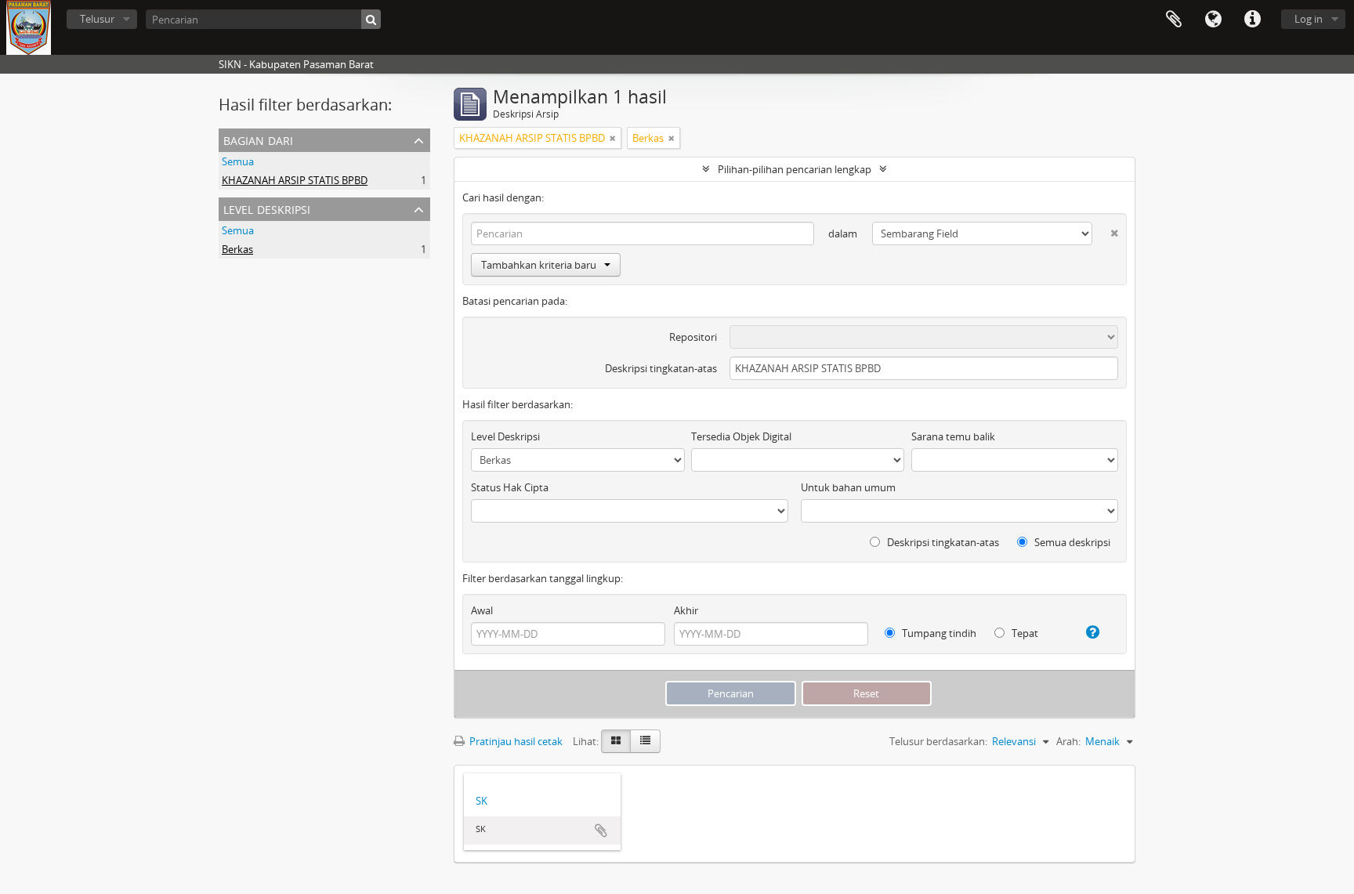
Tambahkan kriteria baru (538, 265)
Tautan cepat (1252, 19)
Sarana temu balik (953, 436)
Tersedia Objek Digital (741, 436)
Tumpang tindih (938, 633)
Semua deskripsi (1071, 542)
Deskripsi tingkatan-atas (661, 368)
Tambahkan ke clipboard (601, 830)
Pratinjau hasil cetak (515, 741)
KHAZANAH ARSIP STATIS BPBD (294, 180)
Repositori (693, 337)
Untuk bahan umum (848, 487)
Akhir (686, 610)
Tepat (1023, 633)
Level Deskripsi (266, 208)
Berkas (237, 249)
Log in (1308, 19)
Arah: (1068, 741)
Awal (482, 610)
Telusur (97, 19)
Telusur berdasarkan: (938, 741)
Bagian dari (258, 139)
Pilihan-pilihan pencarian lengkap (794, 169)
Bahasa (1213, 19)
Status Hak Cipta (509, 487)
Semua (238, 161)
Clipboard (1173, 19)
